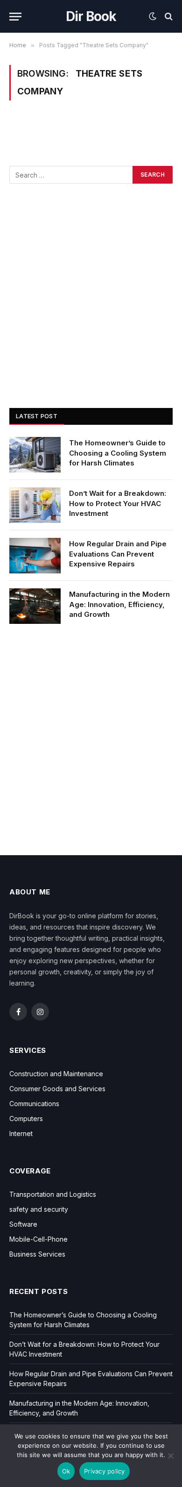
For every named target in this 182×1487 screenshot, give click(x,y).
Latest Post (36, 416)
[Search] (168, 16)
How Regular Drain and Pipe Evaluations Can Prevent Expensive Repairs (118, 553)
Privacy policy (104, 1471)
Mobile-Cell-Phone (38, 1239)
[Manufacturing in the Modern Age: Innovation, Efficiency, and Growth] (35, 606)
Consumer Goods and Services (57, 1089)
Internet (21, 1133)
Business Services (37, 1254)
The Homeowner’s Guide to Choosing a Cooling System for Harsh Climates (117, 452)
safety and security (38, 1209)
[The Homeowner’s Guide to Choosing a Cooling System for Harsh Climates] (35, 454)
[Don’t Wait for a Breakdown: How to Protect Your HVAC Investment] (35, 505)
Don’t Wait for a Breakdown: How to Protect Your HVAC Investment (117, 503)
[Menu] (15, 16)
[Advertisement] (91, 296)
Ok (66, 1471)
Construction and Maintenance (56, 1074)
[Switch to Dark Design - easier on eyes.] (153, 16)
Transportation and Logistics (52, 1194)
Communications (34, 1104)
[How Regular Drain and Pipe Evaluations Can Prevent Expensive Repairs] (35, 555)
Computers (26, 1118)
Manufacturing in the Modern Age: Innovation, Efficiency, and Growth (119, 604)
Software (23, 1224)
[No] (170, 1455)
